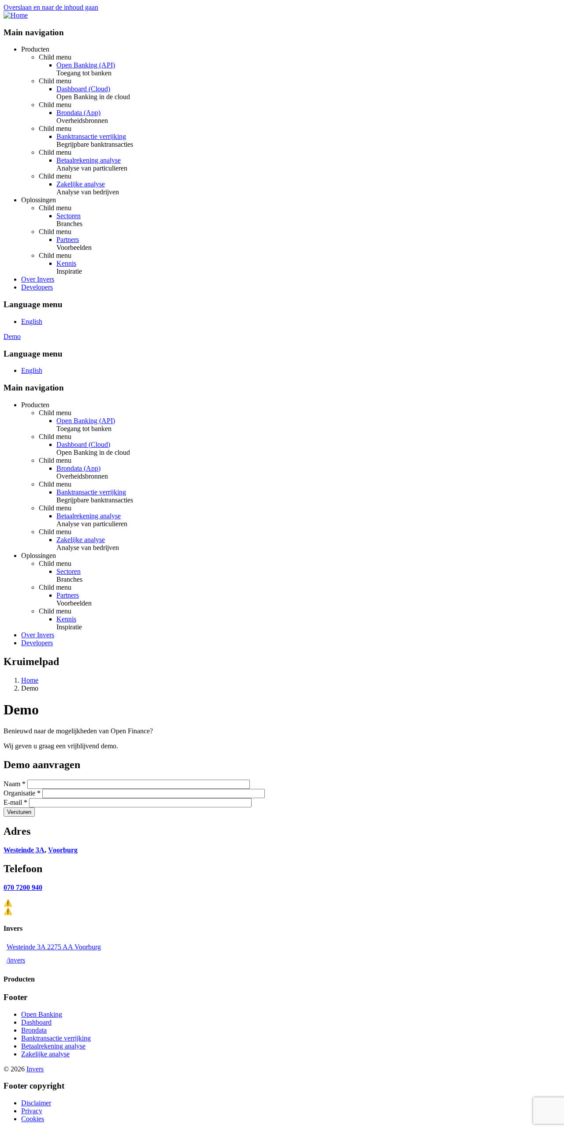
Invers (35, 1069)
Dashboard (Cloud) (83, 89)
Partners (67, 239)
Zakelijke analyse (80, 184)
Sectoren (68, 215)
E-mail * (15, 802)
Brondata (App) (78, 112)
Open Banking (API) (85, 65)
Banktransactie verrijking (91, 136)
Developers (37, 287)
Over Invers (37, 279)
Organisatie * (22, 793)
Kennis (66, 263)
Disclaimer (36, 1103)
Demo (12, 336)
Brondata (34, 1030)
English (31, 321)
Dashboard (36, 1022)
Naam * (15, 784)
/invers (16, 960)
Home (29, 680)
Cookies (32, 1119)
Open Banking (41, 1014)
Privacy (31, 1111)
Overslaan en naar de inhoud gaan (51, 7)
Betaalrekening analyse (88, 160)
